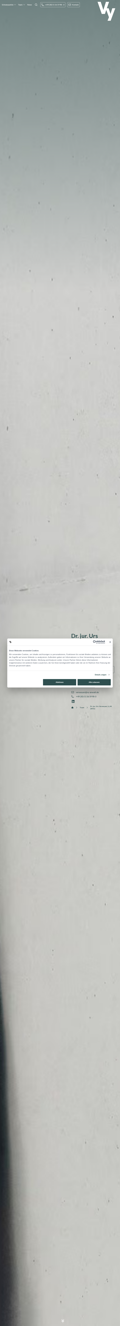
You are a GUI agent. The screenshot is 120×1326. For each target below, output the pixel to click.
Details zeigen (100, 675)
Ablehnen (60, 682)
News (29, 5)
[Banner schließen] (110, 642)
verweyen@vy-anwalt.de (87, 692)
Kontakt (75, 5)
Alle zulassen (94, 682)
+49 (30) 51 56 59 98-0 (86, 696)
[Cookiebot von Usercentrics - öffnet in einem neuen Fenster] (94, 642)
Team (20, 5)
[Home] (72, 707)
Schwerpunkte (7, 5)
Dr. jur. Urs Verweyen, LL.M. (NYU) (101, 707)
